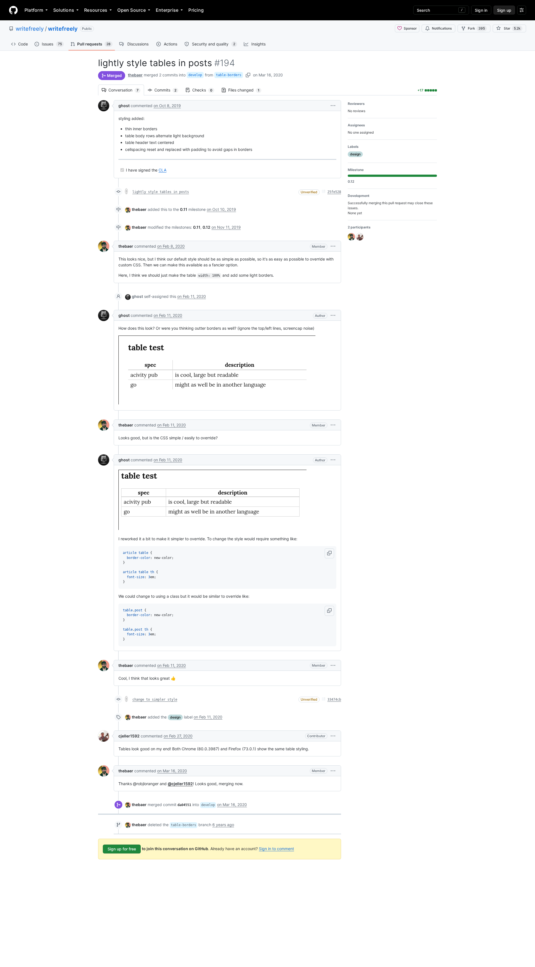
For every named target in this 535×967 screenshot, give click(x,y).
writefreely (30, 28)
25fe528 (334, 192)
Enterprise (167, 10)
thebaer (135, 75)
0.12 (206, 227)
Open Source (131, 10)
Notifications (442, 28)
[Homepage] (13, 10)
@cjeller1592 (180, 783)
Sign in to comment (276, 848)
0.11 (183, 209)
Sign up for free (122, 849)
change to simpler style (154, 699)
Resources (95, 10)
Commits (168, 90)
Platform (34, 10)
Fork (476, 28)
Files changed (246, 90)
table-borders (228, 75)
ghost (124, 105)
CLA (162, 170)
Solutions (63, 10)
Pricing (196, 10)
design (175, 717)
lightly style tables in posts (160, 192)
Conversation (126, 90)
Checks (205, 90)
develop (195, 75)
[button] (333, 105)
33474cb (334, 699)
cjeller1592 (129, 736)
